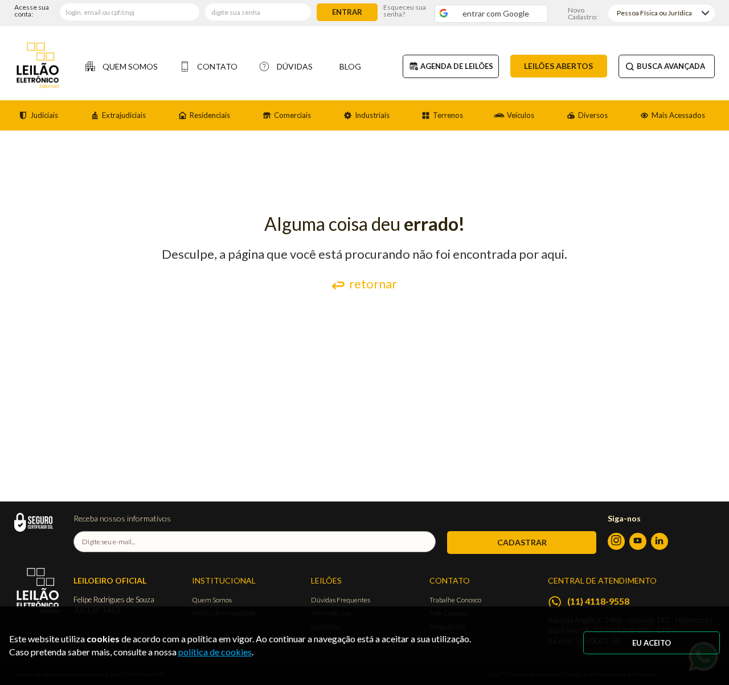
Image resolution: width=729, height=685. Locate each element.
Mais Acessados (678, 115)
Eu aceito (651, 642)
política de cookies (215, 651)
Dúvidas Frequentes (340, 600)
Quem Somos (130, 66)
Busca (671, 66)
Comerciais (292, 115)
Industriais (372, 115)
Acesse (31, 11)
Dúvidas (295, 66)
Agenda (456, 66)
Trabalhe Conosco (455, 600)
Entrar (347, 12)
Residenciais (210, 115)
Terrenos (448, 115)
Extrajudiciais (124, 115)
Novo (582, 13)
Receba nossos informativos (122, 518)
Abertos (558, 66)
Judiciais (44, 115)
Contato (217, 66)
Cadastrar (522, 542)
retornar (373, 283)
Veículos (520, 115)
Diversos (593, 115)
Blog (350, 66)
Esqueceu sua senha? (404, 11)
